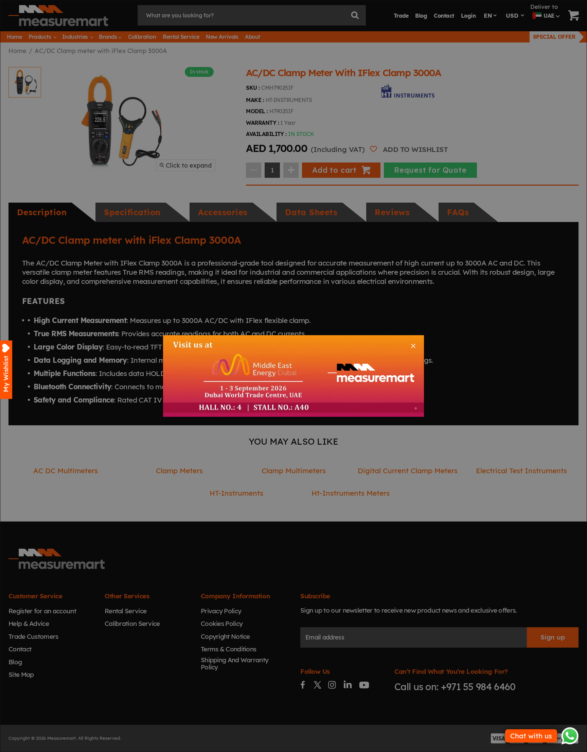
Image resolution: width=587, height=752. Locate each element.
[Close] (413, 346)
